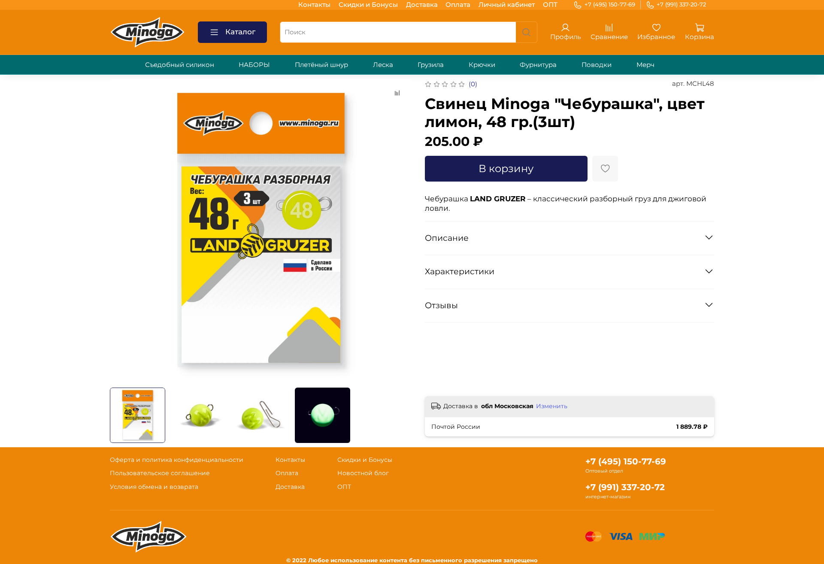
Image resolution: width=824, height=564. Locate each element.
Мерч (645, 65)
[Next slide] (399, 230)
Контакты (314, 4)
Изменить (551, 406)
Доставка (422, 4)
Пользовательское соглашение (160, 473)
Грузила (431, 65)
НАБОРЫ (254, 65)
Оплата (457, 4)
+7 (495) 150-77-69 (610, 4)
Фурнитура (538, 65)
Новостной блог (363, 473)
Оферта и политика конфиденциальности (176, 459)
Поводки (597, 65)
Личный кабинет (507, 4)
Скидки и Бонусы (368, 4)
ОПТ (550, 4)
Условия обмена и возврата (154, 486)
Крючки (482, 65)
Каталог (240, 31)
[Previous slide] (123, 230)
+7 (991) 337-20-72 (681, 4)
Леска (383, 65)
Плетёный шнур (321, 65)
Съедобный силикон (179, 65)
